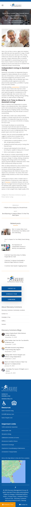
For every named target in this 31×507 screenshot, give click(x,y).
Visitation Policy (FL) (7, 398)
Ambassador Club (6, 430)
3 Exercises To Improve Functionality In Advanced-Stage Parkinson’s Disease (14, 261)
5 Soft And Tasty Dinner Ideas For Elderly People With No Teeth (15, 255)
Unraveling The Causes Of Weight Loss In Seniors (17, 370)
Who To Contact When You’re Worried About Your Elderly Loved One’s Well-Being (20, 230)
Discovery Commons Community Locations (13, 310)
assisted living (15, 87)
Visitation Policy (22, 496)
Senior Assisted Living (8, 410)
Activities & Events (10, 437)
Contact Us (5, 313)
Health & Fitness (10, 441)
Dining (6, 434)
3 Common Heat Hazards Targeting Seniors (15, 266)
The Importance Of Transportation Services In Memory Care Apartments (18, 246)
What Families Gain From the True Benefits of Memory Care (17, 341)
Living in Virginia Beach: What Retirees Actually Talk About (15, 334)
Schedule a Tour (6, 396)
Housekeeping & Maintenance (13, 448)
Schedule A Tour (6, 317)
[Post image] (7, 232)
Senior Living (9, 197)
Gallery (3, 320)
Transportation (9, 452)
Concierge (8, 444)
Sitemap (23, 500)
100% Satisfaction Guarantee (9, 427)
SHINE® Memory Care (8, 414)
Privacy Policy (12, 496)
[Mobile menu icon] (2, 5)
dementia (7, 182)
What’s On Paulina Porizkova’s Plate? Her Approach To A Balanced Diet (16, 363)
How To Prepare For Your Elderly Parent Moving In (16, 240)
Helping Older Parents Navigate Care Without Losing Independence (15, 355)
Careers (4, 324)
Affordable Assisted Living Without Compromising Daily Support (14, 348)
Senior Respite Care (7, 417)
